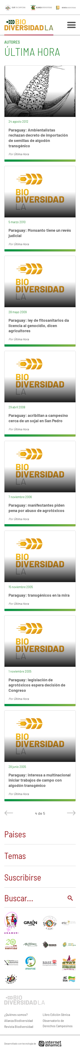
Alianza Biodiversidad (18, 1020)
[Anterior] (9, 813)
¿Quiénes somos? (16, 1014)
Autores (12, 41)
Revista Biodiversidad (18, 1026)
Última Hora (21, 154)
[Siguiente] (70, 813)
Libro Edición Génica (56, 1014)
